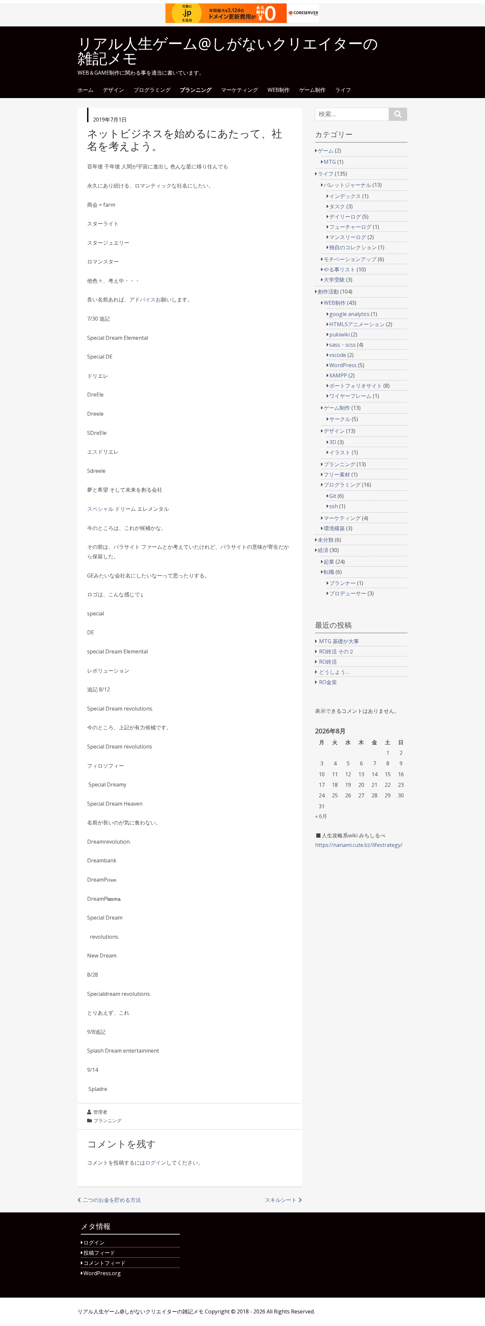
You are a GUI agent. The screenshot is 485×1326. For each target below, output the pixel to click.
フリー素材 (337, 474)
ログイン (155, 1162)
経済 (323, 550)
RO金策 (328, 682)
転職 (329, 572)
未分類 (326, 539)
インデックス (345, 196)
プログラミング (152, 90)
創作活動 (328, 291)
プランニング (195, 90)
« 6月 (321, 816)
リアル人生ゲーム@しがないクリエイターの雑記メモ (228, 51)
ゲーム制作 (312, 90)
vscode (337, 355)
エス (92, 451)
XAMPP (338, 375)
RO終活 (328, 661)
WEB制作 (279, 90)
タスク (337, 206)
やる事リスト (339, 269)
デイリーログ (345, 216)
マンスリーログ (347, 237)
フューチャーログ (350, 226)
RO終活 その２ (336, 651)
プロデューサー (347, 593)
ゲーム (326, 150)
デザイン (113, 90)
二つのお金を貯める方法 (112, 1200)
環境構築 (334, 528)
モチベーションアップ (350, 259)
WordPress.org (102, 1273)
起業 (329, 561)
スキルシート (281, 1200)
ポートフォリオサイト (355, 385)
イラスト (339, 452)
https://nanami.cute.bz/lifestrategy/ (359, 845)
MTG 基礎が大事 (339, 641)
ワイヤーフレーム (350, 396)
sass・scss (342, 344)
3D (332, 442)
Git (332, 496)
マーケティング (239, 90)
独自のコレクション (353, 247)
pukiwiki (339, 334)
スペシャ (97, 508)
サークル (339, 419)
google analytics (349, 314)
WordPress (343, 365)
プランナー (342, 583)
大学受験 (334, 279)
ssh (333, 506)
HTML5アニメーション (357, 324)
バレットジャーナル (347, 185)
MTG (330, 161)
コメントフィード (104, 1263)
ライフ (343, 90)
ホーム (85, 90)
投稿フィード (99, 1252)
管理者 (100, 1112)
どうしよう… (334, 672)
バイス (148, 299)
